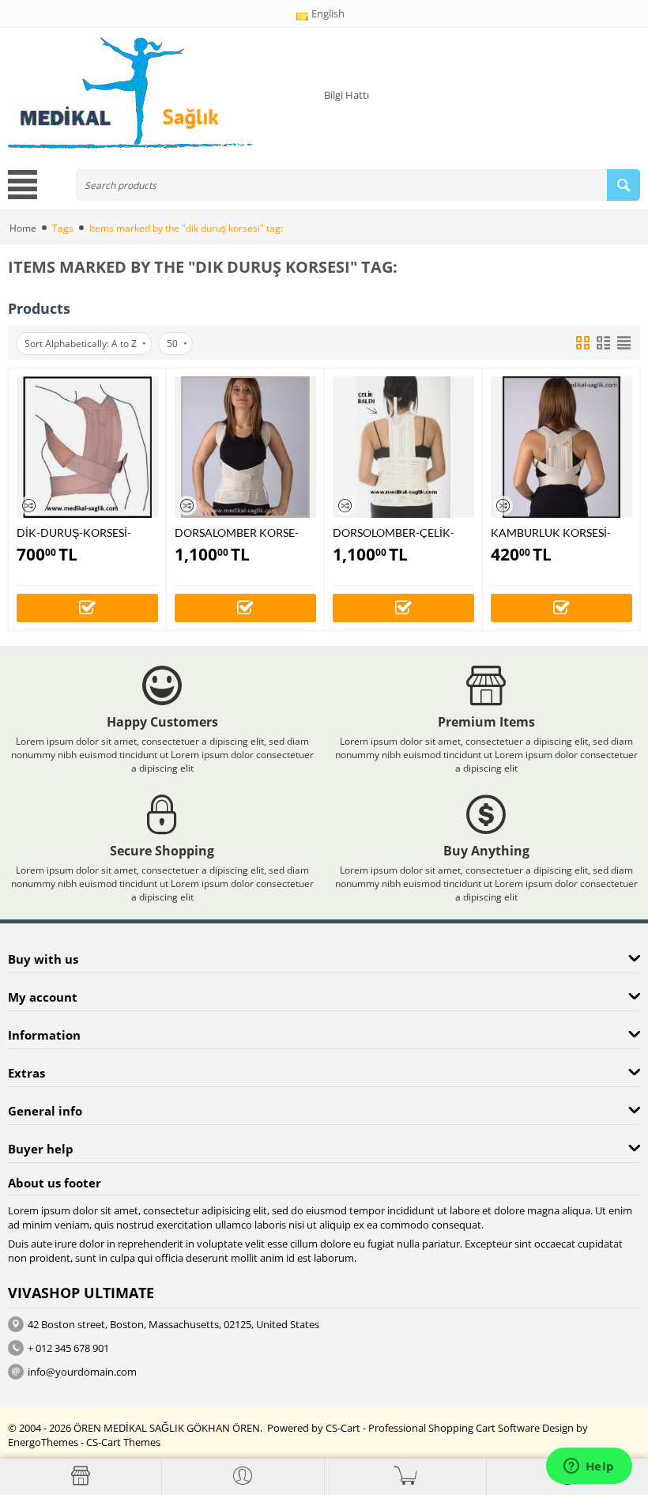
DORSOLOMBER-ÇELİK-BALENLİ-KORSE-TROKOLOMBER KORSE (393, 532)
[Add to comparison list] (29, 505)
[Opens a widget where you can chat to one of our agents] (588, 1467)
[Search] (623, 185)
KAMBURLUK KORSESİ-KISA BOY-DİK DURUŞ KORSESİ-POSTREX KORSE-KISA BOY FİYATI (560, 532)
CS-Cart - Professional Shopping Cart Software (433, 1428)
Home (22, 228)
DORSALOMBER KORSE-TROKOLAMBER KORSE (237, 532)
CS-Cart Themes (123, 1442)
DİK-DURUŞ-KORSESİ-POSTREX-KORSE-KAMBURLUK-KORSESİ (75, 532)
